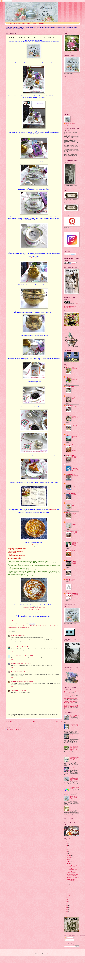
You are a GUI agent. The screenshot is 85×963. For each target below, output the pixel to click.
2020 (67, 847)
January (68, 895)
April (68, 889)
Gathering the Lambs (74, 585)
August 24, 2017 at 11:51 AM (19, 671)
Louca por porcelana (15, 646)
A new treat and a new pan (75, 407)
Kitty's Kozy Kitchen (70, 415)
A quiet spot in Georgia (74, 437)
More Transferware (75, 475)
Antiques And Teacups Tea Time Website (19, 23)
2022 (67, 843)
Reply (12, 642)
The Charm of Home (70, 367)
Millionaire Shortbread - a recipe (74, 388)
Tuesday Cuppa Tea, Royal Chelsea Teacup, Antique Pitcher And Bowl (74, 778)
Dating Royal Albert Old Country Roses (74, 716)
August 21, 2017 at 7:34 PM (27, 655)
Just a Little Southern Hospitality (70, 434)
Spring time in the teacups (75, 595)
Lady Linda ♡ (69, 512)
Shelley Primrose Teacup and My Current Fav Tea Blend (70, 702)
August (68, 863)
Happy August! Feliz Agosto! (74, 457)
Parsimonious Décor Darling (16, 655)
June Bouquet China (74, 504)
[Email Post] (27, 623)
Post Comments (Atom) (15, 724)
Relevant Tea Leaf (69, 424)
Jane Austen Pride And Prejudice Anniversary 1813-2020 (75, 544)
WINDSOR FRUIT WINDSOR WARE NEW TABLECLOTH (75, 448)
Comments (68, 939)
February (69, 893)
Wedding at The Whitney (74, 426)
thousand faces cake (17, 627)
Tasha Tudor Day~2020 (74, 514)
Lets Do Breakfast (42, 625)
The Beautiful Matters (70, 550)
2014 (67, 901)
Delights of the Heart (70, 377)
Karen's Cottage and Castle (71, 531)
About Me (41, 23)
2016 (67, 897)
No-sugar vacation (75, 551)
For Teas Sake (35, 625)
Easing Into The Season (70, 580)
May (68, 886)
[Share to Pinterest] (34, 624)
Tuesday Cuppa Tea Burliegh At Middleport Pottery (72, 865)
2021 (67, 845)
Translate (73, 263)
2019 (67, 849)
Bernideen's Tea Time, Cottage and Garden (72, 445)
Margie (12, 635)
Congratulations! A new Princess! (74, 788)
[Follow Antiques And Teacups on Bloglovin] (70, 254)
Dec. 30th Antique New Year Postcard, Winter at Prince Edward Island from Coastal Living (74, 736)
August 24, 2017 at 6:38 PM (27, 681)
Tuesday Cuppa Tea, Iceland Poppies (73, 768)
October (68, 859)
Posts (67, 937)
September (69, 861)
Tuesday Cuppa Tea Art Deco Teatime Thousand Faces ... (72, 868)
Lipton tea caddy (48, 625)
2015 (67, 899)
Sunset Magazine (52, 509)
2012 (67, 905)
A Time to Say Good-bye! (74, 485)
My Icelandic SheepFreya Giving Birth (74, 562)
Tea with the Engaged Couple (75, 417)
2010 (67, 909)
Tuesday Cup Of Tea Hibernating (73, 877)
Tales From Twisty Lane (70, 579)
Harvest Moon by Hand (15, 663)
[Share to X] (32, 624)
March (68, 891)
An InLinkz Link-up (11, 620)
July (68, 882)
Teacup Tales (68, 569)
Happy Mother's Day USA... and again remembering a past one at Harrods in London (71, 706)
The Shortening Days (74, 369)
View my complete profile (69, 125)
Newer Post (9, 721)
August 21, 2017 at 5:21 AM (19, 635)
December (69, 855)
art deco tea (20, 625)
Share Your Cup (34, 612)
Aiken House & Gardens (70, 474)
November (69, 857)
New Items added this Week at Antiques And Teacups (72, 875)
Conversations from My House (72, 593)
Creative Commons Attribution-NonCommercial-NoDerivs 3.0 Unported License (71, 305)
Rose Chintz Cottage (70, 484)
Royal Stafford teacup (56, 625)
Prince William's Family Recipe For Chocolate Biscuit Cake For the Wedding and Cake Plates (74, 748)
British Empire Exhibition (28, 625)
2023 (67, 841)
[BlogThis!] (30, 624)
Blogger (48, 953)
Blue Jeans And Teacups (70, 465)
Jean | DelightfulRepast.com (16, 681)
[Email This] (29, 624)
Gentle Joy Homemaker (70, 493)
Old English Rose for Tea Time (75, 533)
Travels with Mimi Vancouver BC (75, 378)
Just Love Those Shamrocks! (74, 524)
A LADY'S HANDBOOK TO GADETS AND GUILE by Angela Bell (75, 468)
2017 (67, 853)
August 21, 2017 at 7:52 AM (24, 646)
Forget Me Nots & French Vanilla (75, 571)
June (68, 884)
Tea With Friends (69, 405)
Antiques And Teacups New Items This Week (72, 880)
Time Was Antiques (70, 541)
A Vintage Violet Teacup (75, 397)
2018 (67, 851)
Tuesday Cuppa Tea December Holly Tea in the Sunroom (74, 797)
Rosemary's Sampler (70, 386)
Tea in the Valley (69, 396)
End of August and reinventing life (70, 698)
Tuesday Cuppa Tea (25, 627)
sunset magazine (11, 627)
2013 (67, 903)
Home (34, 23)
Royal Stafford (34, 257)
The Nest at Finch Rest (70, 522)
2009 (67, 911)
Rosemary (13, 690)
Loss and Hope (74, 494)
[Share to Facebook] (33, 624)
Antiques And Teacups (70, 123)
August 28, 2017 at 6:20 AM (20, 690)
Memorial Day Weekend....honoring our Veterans (74, 808)
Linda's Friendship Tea (70, 503)
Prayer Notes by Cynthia (70, 583)
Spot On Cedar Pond (70, 560)
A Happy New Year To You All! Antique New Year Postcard (74, 725)
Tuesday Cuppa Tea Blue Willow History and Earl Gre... (73, 871)
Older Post (59, 721)
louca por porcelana (70, 455)
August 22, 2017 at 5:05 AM (26, 663)
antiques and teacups (14, 625)
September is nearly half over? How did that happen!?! (74, 758)
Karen (12, 671)
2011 (67, 907)
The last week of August (68, 695)
